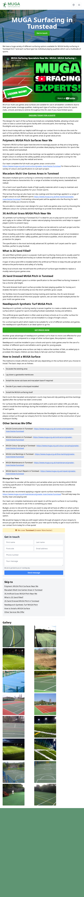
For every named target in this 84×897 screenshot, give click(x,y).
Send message (34, 572)
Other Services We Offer (14, 612)
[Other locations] (73, 5)
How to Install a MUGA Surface (17, 608)
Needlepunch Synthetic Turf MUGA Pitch (21, 605)
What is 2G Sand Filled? (13, 597)
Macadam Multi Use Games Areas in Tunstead (23, 590)
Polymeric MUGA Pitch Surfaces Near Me (21, 586)
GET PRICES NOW (42, 330)
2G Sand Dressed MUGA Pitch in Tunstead (21, 601)
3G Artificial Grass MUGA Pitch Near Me (20, 593)
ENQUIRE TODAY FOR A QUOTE (42, 115)
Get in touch (42, 33)
